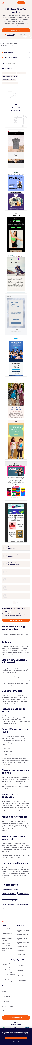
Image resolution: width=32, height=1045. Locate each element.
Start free (21, 2)
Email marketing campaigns (6, 963)
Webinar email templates (8, 904)
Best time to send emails (8, 977)
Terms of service (6, 999)
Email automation (6, 930)
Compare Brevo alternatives (21, 951)
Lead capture (5, 940)
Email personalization (7, 979)
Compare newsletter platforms (22, 939)
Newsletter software (7, 948)
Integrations (20, 975)
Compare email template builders (23, 943)
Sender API (19, 978)
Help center (20, 970)
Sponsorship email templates (9, 908)
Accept (16, 1038)
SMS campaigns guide (7, 982)
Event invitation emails (23, 893)
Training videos (20, 965)
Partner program (6, 996)
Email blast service (6, 945)
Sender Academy (21, 963)
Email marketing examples (8, 967)
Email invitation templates (22, 904)
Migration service (21, 973)
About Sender (5, 989)
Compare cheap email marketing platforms (22, 935)
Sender (2, 43)
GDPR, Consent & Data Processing (7, 1007)
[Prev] (10, 602)
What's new (20, 968)
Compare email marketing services (23, 930)
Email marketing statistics (8, 974)
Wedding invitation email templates (10, 889)
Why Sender (5, 991)
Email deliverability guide (8, 972)
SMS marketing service (7, 935)
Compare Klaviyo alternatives (21, 955)
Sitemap (4, 1010)
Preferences (16, 1041)
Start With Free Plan (16, 1018)
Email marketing (6, 928)
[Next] (21, 602)
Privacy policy (5, 1004)
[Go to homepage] (5, 3)
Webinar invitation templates (9, 893)
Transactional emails (7, 938)
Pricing (3, 950)
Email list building (6, 969)
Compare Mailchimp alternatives (22, 947)
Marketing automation (7, 933)
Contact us (4, 994)
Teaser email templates (8, 897)
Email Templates (11, 43)
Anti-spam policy (6, 1001)
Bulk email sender (6, 943)
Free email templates (22, 980)
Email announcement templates (10, 900)
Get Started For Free (16, 30)
